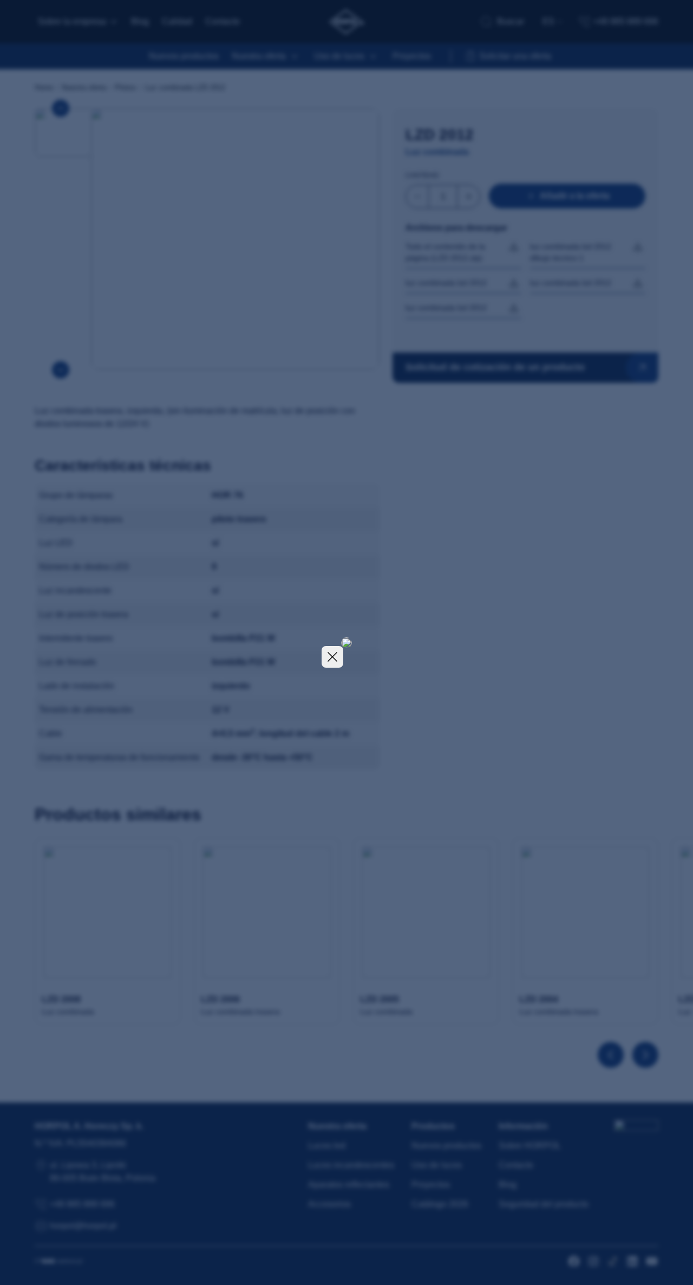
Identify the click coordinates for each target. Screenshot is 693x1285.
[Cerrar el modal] (332, 657)
